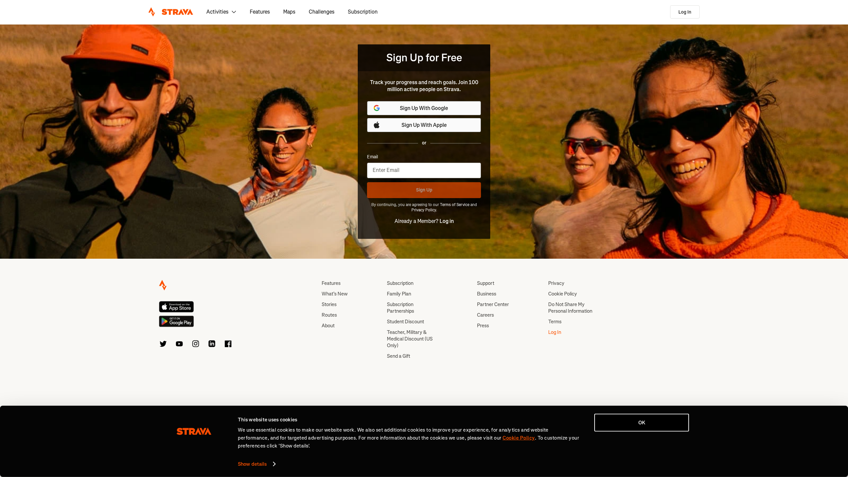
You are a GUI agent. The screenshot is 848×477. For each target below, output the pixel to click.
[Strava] (170, 12)
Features (260, 11)
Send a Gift (398, 356)
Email (372, 157)
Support (485, 283)
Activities (217, 11)
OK (641, 422)
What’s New (334, 294)
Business (486, 294)
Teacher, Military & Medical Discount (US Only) (410, 339)
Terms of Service (454, 204)
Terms (554, 321)
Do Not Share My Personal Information (570, 307)
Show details (252, 464)
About (328, 325)
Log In (684, 12)
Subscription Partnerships (400, 307)
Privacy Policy (423, 210)
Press (483, 325)
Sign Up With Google (424, 108)
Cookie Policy (562, 294)
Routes (329, 315)
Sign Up (424, 190)
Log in (447, 221)
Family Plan (399, 294)
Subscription (363, 11)
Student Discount (405, 321)
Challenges (322, 11)
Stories (329, 304)
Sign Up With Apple (424, 125)
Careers (485, 315)
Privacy (556, 283)
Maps (289, 11)
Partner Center (493, 304)
